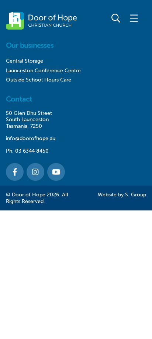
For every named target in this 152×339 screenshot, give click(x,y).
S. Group (135, 195)
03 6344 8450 (32, 151)
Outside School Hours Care (38, 80)
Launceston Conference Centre (43, 70)
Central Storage (24, 61)
